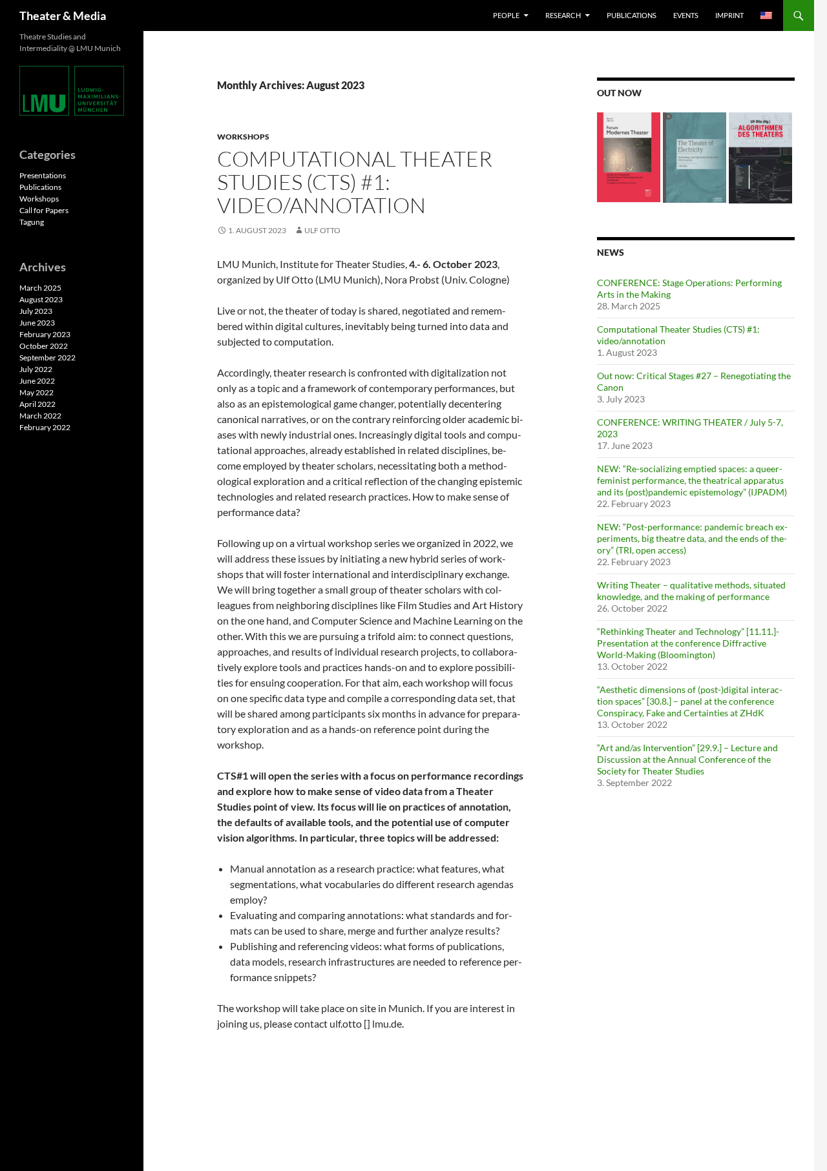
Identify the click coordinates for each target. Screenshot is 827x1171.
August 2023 (41, 299)
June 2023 (37, 322)
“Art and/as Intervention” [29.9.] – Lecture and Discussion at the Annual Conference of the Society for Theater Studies (687, 759)
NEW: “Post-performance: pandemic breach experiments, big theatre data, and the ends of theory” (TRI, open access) (692, 538)
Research (563, 15)
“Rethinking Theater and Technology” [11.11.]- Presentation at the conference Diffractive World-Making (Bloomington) (688, 643)
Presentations (42, 175)
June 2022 (37, 381)
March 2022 (40, 415)
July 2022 (35, 369)
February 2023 (44, 334)
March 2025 (40, 288)
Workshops (243, 136)
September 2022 (47, 357)
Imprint (729, 15)
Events (685, 15)
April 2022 (37, 404)
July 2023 (35, 311)
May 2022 (36, 392)
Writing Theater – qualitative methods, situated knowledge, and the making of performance (691, 590)
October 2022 (43, 346)
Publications (631, 15)
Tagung (31, 222)
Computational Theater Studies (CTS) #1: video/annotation (354, 181)
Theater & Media (62, 15)
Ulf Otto (322, 230)
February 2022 (44, 427)
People (506, 15)
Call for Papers (43, 210)
